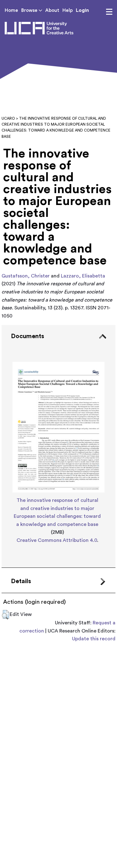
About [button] (52, 10)
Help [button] (67, 10)
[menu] (109, 12)
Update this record (93, 638)
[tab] (58, 446)
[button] (5, 614)
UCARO (8, 118)
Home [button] (11, 10)
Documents (27, 336)
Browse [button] (30, 10)
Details (21, 581)
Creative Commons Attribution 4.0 (57, 540)
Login (82, 10)
